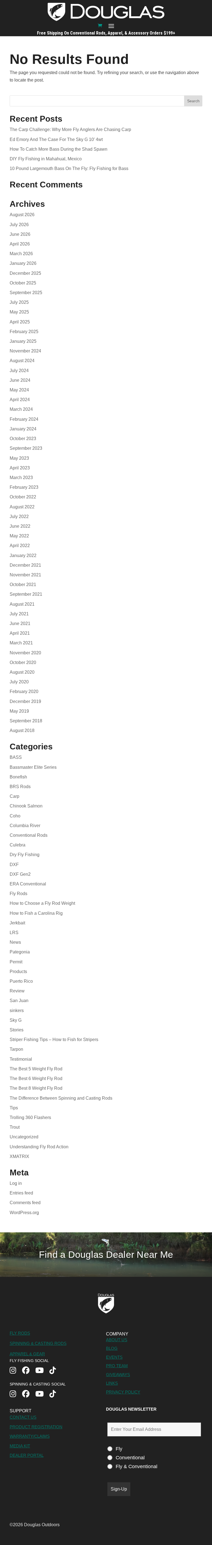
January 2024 (23, 429)
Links (112, 1383)
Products (18, 971)
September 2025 (26, 292)
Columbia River (25, 825)
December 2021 (25, 565)
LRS (14, 932)
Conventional (130, 1457)
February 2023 (24, 487)
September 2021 (26, 594)
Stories (16, 1030)
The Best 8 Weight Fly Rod (36, 1088)
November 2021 (25, 574)
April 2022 (20, 545)
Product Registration (36, 1426)
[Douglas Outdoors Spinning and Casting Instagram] (16, 1394)
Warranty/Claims (30, 1436)
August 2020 (22, 672)
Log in (16, 1183)
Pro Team (117, 1365)
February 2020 (24, 691)
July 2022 (19, 516)
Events (114, 1357)
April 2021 (20, 633)
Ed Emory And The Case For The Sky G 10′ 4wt (57, 139)
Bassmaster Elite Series (33, 767)
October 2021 (23, 584)
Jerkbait (17, 923)
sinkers (17, 1010)
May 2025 (19, 312)
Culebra (17, 845)
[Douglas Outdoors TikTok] (55, 1371)
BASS (16, 757)
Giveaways (118, 1374)
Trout (15, 1127)
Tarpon (16, 1049)
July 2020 (19, 681)
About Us (116, 1339)
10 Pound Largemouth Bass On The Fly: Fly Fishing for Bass (69, 168)
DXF (14, 864)
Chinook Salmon (26, 806)
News (15, 942)
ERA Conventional (28, 884)
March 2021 (21, 643)
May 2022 (19, 536)
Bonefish (18, 777)
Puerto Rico (21, 981)
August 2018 (22, 730)
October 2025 (23, 283)
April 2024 (20, 399)
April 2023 (20, 468)
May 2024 (19, 390)
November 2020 (25, 652)
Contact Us (23, 1417)
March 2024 (21, 409)
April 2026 (20, 244)
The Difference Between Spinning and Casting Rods (61, 1098)
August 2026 (22, 214)
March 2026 (21, 253)
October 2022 (23, 497)
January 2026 (23, 263)
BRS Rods (20, 786)
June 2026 (20, 234)
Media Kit (20, 1446)
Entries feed (21, 1193)
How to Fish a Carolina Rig (36, 913)
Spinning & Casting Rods (38, 1343)
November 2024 (25, 351)
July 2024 (19, 370)
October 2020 (23, 662)
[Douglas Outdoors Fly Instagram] (16, 1371)
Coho (15, 816)
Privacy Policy (123, 1392)
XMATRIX (19, 1156)
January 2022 (23, 555)
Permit (16, 962)
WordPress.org (24, 1212)
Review (17, 991)
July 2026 (19, 224)
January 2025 (23, 341)
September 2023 (26, 448)
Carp (14, 796)
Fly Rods (18, 893)
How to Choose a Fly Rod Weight (42, 903)
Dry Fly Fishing (24, 854)
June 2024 (20, 380)
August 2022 (22, 506)
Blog (112, 1348)
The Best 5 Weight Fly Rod (36, 1068)
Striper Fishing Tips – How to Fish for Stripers (54, 1039)
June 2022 (20, 526)
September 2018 (26, 720)
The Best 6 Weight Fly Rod (36, 1078)
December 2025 (25, 273)
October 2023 (23, 438)
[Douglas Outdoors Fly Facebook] (28, 1371)
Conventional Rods (28, 835)
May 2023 (19, 458)
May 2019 (19, 711)
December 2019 (25, 701)
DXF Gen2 (20, 874)
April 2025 (20, 322)
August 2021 (22, 604)
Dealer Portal (27, 1455)
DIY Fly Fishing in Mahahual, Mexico (46, 158)
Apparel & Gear (27, 1353)
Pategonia (20, 952)
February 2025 (24, 331)
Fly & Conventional (136, 1466)
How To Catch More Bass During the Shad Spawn (58, 149)
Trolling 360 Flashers (30, 1117)
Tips (14, 1107)
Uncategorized (24, 1136)
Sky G (16, 1020)
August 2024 (22, 360)
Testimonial (21, 1059)
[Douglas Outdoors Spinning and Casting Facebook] (28, 1394)
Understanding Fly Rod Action (39, 1146)
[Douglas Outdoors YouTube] (42, 1371)
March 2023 (21, 477)
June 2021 (20, 623)
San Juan (19, 1000)
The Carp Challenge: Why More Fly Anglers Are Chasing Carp (71, 129)
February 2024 (24, 419)
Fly (119, 1449)
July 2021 (19, 613)
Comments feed (25, 1202)
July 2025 (19, 302)
